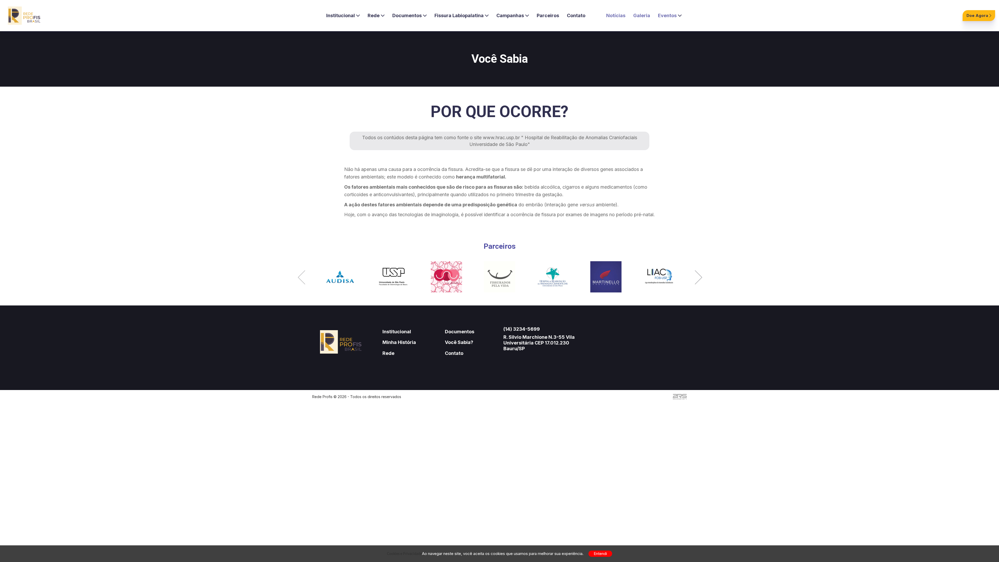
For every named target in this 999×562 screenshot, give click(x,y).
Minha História (399, 342)
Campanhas (510, 15)
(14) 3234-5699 (521, 329)
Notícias (615, 15)
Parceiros (548, 15)
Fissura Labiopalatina (459, 15)
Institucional (340, 15)
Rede (374, 15)
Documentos (407, 15)
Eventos (667, 15)
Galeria (641, 15)
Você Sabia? (459, 342)
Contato (576, 15)
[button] (301, 278)
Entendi (600, 553)
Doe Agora (977, 15)
